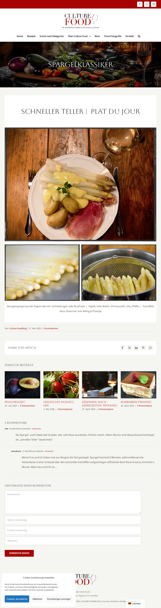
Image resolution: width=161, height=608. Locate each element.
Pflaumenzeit (22, 385)
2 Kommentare (50, 328)
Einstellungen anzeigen (59, 599)
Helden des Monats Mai (61, 385)
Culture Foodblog (18, 328)
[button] (139, 36)
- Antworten (36, 428)
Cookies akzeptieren (17, 599)
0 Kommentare (27, 405)
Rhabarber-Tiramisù (139, 385)
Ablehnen (37, 599)
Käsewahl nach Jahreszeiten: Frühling (100, 385)
